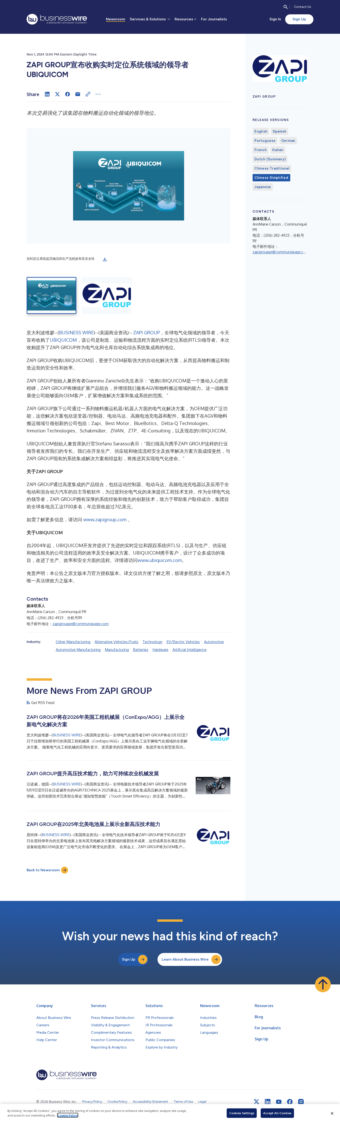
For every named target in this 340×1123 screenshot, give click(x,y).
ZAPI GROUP (146, 332)
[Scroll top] (323, 984)
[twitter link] (256, 1101)
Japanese (262, 187)
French (260, 150)
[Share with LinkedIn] (47, 94)
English (260, 131)
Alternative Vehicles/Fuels (116, 641)
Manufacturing (117, 649)
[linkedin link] (267, 1101)
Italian (277, 150)
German (288, 141)
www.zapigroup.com (105, 519)
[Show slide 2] (107, 295)
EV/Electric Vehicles (183, 641)
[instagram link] (301, 1101)
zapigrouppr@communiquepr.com (81, 623)
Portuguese (265, 141)
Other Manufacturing (73, 641)
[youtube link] (278, 1102)
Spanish (279, 131)
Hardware (160, 649)
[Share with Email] (77, 94)
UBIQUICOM (63, 340)
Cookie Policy (68, 1115)
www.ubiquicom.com (160, 560)
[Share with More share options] (98, 94)
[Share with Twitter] (57, 94)
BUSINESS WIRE (76, 332)
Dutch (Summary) (270, 159)
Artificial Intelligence (190, 649)
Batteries (140, 649)
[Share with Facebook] (67, 94)
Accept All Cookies (277, 1113)
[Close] (332, 1113)
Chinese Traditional (271, 168)
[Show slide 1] (51, 295)
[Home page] (57, 19)
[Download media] (105, 259)
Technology (152, 641)
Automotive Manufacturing (78, 649)
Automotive (214, 641)
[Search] (286, 7)
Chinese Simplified (271, 178)
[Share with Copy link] (88, 94)
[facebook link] (290, 1101)
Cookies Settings (241, 1113)
